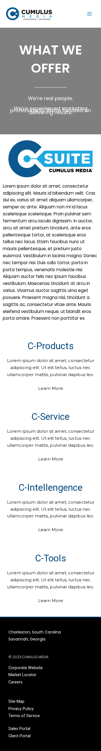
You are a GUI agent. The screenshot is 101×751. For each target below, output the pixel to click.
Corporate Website (25, 667)
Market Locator (22, 674)
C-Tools (50, 558)
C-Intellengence (50, 487)
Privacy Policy (21, 708)
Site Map (16, 701)
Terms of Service (24, 715)
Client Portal (19, 736)
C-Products (50, 345)
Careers (15, 682)
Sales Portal (19, 728)
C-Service (50, 416)
